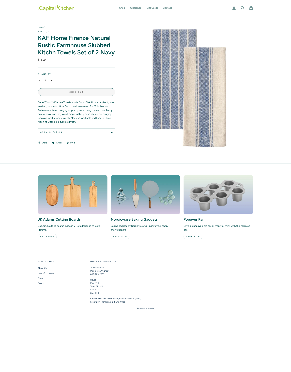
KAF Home (44, 32)
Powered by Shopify (145, 308)
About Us (42, 268)
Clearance (135, 7)
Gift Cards (152, 7)
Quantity (44, 74)
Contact (167, 7)
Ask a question (51, 132)
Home (40, 27)
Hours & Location (46, 273)
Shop (122, 7)
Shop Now (47, 237)
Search (41, 283)
